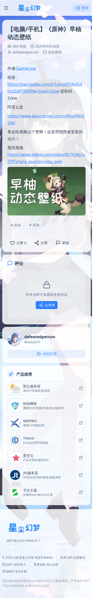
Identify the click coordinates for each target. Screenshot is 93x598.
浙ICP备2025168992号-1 (23, 541)
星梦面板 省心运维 (46, 565)
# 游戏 (16, 225)
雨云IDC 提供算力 (14, 565)
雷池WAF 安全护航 (14, 571)
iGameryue (25, 68)
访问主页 (50, 353)
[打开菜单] (6, 8)
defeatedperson (25, 52)
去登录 (50, 305)
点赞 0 (21, 242)
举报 (65, 242)
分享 (44, 242)
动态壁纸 (55, 52)
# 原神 (34, 225)
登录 (84, 7)
